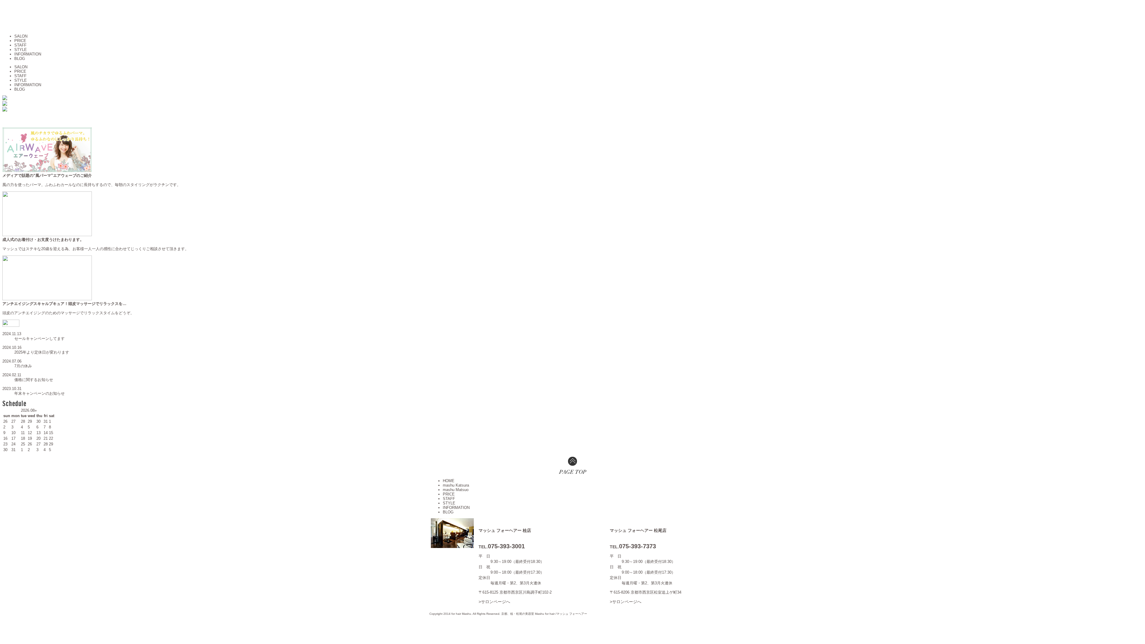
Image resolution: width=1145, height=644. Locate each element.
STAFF (20, 45)
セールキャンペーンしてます (39, 338)
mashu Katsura (456, 485)
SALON (20, 36)
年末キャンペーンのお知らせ (39, 393)
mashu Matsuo (455, 489)
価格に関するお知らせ (33, 379)
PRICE (20, 40)
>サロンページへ (494, 601)
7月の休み (23, 366)
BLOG (19, 58)
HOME (448, 481)
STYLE (20, 49)
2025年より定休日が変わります (41, 352)
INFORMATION (27, 54)
